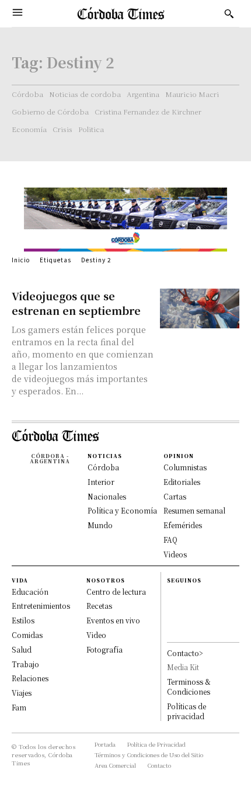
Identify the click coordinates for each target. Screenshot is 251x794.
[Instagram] (172, 606)
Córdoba (103, 467)
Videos (175, 554)
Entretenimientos (41, 606)
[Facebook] (172, 594)
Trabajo (25, 664)
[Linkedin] (172, 618)
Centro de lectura (116, 592)
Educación (30, 592)
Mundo (100, 525)
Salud (22, 649)
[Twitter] (172, 631)
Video (96, 635)
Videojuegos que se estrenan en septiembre (76, 303)
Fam (19, 707)
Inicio (21, 259)
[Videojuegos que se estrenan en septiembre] (200, 308)
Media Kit (183, 667)
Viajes (22, 693)
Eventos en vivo (113, 620)
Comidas (27, 635)
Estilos (23, 620)
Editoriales (181, 482)
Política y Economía (122, 510)
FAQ (170, 540)
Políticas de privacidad (186, 711)
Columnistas (185, 467)
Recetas (99, 606)
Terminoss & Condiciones (189, 686)
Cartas (174, 496)
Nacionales (107, 496)
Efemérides (182, 525)
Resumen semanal (194, 510)
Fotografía (104, 649)
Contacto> (185, 653)
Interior (101, 482)
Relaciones (30, 678)
